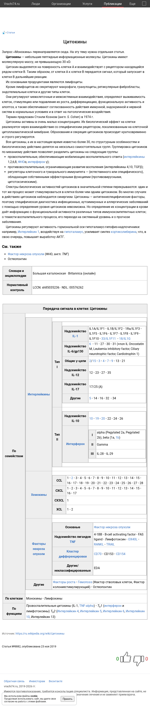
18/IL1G (124, 339)
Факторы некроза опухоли (39, 549)
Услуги (87, 4)
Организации (61, 4)
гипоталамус (73, 232)
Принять (67, 698)
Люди (35, 4)
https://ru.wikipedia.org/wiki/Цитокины (40, 633)
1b (117, 437)
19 (97, 418)
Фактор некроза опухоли (26, 254)
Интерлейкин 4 (68, 611)
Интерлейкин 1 (28, 232)
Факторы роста (64, 582)
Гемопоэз (85, 582)
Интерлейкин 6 (113, 611)
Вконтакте (55, 681)
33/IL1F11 (108, 339)
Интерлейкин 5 (91, 611)
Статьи (11, 32)
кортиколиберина (124, 232)
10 (91, 418)
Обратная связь (14, 681)
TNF (73, 542)
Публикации (113, 4)
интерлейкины (134, 157)
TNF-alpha (86, 606)
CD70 (98, 554)
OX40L (133, 539)
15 (94, 361)
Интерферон (75, 444)
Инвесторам (37, 681)
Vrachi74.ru (12, 4)
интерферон (36, 162)
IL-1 (75, 336)
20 (103, 418)
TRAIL (110, 544)
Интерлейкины (39, 394)
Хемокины (39, 495)
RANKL (99, 544)
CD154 (120, 554)
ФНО (21, 162)
